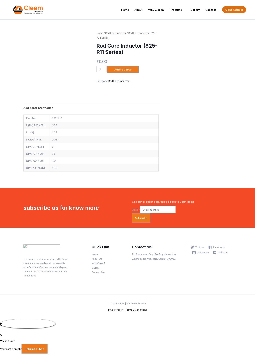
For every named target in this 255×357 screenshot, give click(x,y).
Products (176, 9)
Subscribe (141, 217)
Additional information (38, 107)
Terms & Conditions (136, 309)
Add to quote (122, 69)
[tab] (38, 108)
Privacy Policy (115, 309)
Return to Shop (34, 348)
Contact (210, 9)
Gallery (195, 9)
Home (125, 9)
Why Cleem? (156, 9)
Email (136, 209)
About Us (97, 258)
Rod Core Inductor (115, 32)
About (138, 9)
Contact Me (98, 272)
